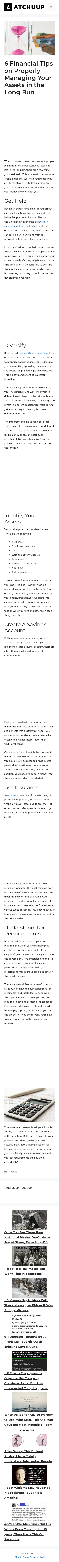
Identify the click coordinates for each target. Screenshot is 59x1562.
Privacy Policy (29, 1557)
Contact (40, 1557)
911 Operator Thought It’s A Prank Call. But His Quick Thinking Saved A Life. (25, 1341)
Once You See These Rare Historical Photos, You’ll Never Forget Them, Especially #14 (27, 1237)
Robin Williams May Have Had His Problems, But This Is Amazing (27, 1492)
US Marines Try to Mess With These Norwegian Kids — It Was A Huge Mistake (28, 1305)
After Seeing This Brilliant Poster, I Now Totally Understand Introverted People (28, 1456)
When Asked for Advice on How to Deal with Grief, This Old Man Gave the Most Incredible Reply (28, 1419)
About (18, 1557)
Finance (12, 1172)
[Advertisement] (29, 130)
